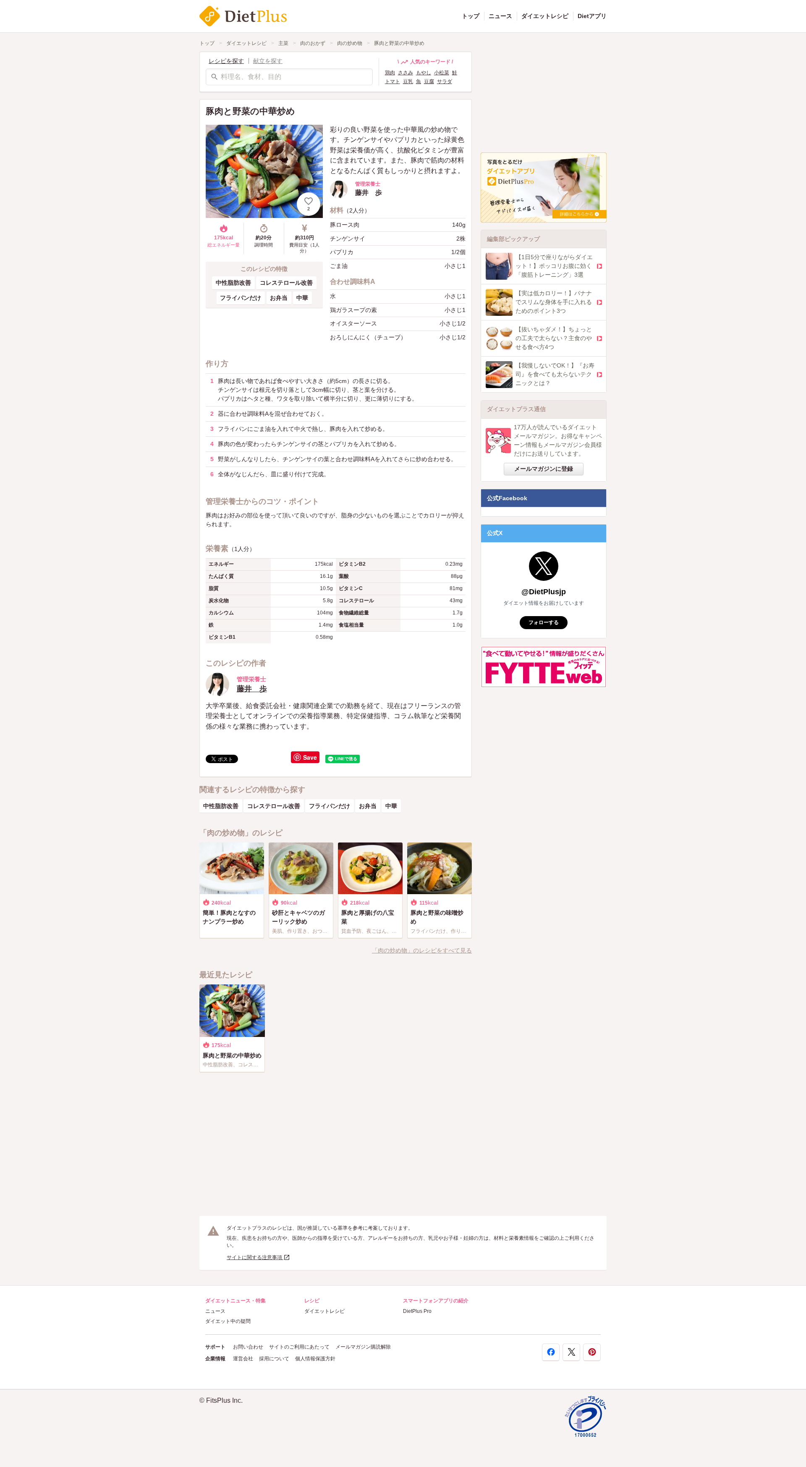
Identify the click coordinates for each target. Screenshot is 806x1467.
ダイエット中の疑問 (228, 1321)
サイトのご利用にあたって (299, 1347)
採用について (274, 1359)
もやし (423, 73)
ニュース (500, 16)
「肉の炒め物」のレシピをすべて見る (422, 950)
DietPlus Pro (417, 1311)
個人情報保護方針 (315, 1359)
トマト (392, 81)
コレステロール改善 (286, 282)
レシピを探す (226, 61)
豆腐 (429, 81)
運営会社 (243, 1359)
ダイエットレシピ (544, 16)
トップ (470, 16)
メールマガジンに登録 (543, 468)
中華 (302, 297)
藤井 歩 (252, 689)
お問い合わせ (248, 1347)
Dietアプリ (592, 16)
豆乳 (408, 81)
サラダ (444, 81)
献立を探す (268, 61)
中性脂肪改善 (233, 282)
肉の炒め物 (349, 43)
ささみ (405, 73)
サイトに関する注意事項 (255, 1257)
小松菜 (441, 73)
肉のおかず (312, 43)
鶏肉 (390, 73)
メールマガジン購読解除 (363, 1347)
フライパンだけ (240, 297)
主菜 (283, 43)
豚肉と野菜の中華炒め (399, 43)
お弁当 (279, 297)
